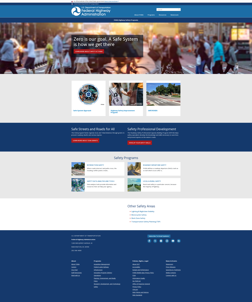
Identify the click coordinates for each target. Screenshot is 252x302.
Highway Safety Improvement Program (123, 112)
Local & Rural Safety (152, 181)
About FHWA (138, 15)
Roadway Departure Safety (154, 165)
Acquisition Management (102, 264)
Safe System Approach (82, 111)
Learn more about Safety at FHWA (88, 51)
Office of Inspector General (141, 284)
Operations (97, 275)
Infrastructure (98, 270)
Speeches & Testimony (173, 270)
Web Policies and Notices (140, 292)
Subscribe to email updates (159, 236)
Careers (73, 267)
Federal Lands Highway (101, 267)
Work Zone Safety (138, 218)
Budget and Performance (140, 270)
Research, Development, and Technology (107, 284)
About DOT (136, 264)
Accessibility (136, 267)
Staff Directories (76, 273)
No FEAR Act (136, 281)
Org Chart (74, 270)
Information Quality (138, 278)
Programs (151, 15)
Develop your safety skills (139, 143)
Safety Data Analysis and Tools (100, 181)
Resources (162, 15)
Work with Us (75, 275)
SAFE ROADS (152, 111)
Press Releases (171, 267)
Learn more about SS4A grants (85, 140)
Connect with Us (171, 275)
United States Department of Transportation (86, 4)
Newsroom (174, 15)
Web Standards (137, 295)
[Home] (91, 12)
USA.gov (135, 289)
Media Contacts (171, 273)
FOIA (134, 275)
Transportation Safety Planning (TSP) (145, 222)
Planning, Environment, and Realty (105, 278)
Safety (96, 287)
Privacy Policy (136, 287)
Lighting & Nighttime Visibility (142, 211)
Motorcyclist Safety (139, 215)
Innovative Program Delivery (103, 273)
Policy (96, 281)
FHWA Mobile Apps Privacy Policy (143, 273)
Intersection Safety (95, 165)
